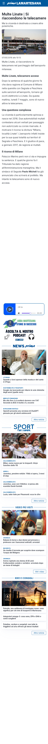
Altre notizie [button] (39, 419)
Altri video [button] (39, 571)
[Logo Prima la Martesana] (24, 3)
